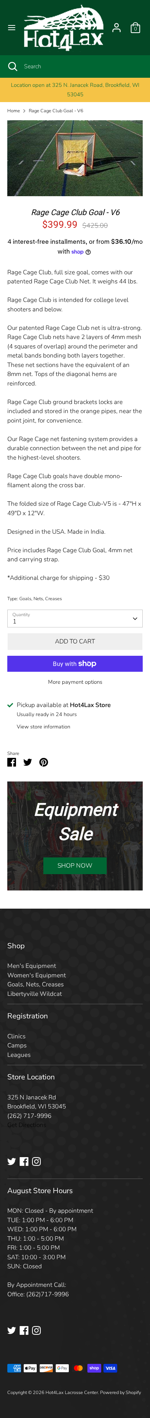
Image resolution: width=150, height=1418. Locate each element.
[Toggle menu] (11, 27)
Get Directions (26, 1125)
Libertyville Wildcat (34, 994)
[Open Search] (12, 66)
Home (13, 111)
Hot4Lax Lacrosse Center (72, 1392)
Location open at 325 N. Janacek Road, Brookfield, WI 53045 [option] (75, 89)
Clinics (16, 1036)
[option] (75, 158)
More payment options (75, 682)
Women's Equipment (36, 975)
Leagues (19, 1055)
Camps (17, 1045)
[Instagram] (36, 1161)
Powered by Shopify (120, 1392)
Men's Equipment (31, 966)
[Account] (116, 25)
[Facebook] (24, 1161)
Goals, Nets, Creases (40, 598)
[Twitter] (11, 1161)
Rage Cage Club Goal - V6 (56, 111)
